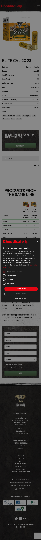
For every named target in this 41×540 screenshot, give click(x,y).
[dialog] (20, 270)
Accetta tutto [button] (21, 289)
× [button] (37, 241)
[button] (20, 298)
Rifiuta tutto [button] (21, 294)
